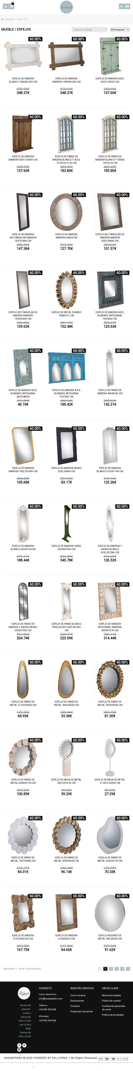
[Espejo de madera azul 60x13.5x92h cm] (110, 56)
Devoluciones (77, 1000)
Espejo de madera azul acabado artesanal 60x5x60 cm (110, 315)
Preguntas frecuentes (81, 1011)
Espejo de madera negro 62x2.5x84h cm (66, 470)
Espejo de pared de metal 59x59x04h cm (110, 703)
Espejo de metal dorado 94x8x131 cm (66, 314)
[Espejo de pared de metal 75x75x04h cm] (23, 835)
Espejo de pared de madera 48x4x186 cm (109, 392)
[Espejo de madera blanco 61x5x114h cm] (110, 446)
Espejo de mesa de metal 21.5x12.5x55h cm (110, 781)
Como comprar (78, 995)
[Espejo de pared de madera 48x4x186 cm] (110, 368)
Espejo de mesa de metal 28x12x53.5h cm (66, 781)
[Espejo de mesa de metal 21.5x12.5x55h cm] (110, 757)
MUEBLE (10, 19)
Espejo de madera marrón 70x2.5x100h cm (23, 470)
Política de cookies (111, 1000)
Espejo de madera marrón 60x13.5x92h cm (23, 158)
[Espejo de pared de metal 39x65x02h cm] (66, 679)
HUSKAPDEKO (13, 1057)
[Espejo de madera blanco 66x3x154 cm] (23, 523)
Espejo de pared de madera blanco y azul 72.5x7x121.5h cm (66, 159)
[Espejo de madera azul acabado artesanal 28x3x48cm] (23, 368)
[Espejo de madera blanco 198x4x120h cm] (23, 56)
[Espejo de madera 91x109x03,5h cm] (23, 913)
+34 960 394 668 (47, 1009)
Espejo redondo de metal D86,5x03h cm (110, 937)
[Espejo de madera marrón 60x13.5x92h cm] (23, 134)
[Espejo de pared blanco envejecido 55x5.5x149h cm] (66, 601)
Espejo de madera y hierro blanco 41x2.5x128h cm (110, 549)
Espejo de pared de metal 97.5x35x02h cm (23, 703)
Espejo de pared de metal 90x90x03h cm (66, 859)
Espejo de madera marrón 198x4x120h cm (66, 80)
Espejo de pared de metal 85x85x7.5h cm (23, 781)
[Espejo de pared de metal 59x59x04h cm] (110, 679)
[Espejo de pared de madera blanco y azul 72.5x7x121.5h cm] (66, 134)
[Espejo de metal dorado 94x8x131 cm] (66, 290)
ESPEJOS (22, 19)
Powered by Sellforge (50, 1057)
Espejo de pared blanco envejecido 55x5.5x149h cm (66, 627)
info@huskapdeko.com (50, 998)
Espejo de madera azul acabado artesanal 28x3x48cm (23, 393)
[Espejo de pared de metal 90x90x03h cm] (66, 835)
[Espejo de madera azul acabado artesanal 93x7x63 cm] (66, 368)
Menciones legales (111, 995)
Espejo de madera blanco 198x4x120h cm (23, 80)
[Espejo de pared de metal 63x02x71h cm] (110, 835)
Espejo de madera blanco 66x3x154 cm (23, 548)
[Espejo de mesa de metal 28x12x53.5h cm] (66, 757)
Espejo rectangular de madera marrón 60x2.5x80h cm (110, 237)
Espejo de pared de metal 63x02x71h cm (110, 859)
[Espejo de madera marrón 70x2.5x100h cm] (23, 446)
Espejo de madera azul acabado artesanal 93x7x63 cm (66, 393)
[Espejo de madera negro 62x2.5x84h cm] (66, 446)
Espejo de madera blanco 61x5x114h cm (110, 470)
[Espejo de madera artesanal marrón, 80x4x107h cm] (110, 601)
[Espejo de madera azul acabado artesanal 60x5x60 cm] (110, 290)
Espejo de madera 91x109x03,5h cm (23, 937)
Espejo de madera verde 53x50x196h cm (66, 548)
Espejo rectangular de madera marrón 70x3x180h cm (23, 315)
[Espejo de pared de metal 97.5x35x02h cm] (23, 679)
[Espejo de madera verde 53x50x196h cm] (66, 523)
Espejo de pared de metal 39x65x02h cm (66, 703)
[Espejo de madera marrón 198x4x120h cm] (66, 56)
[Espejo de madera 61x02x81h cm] (66, 913)
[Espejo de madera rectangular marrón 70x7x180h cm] (23, 212)
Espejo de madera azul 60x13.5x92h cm (110, 80)
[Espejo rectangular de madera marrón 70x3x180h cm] (23, 290)
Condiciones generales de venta (113, 1008)
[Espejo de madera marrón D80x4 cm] (66, 212)
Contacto (75, 1006)
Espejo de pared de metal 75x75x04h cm (23, 859)
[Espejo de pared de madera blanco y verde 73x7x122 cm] (110, 134)
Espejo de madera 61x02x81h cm (66, 937)
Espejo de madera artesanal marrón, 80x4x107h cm (110, 627)
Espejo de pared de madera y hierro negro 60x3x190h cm (23, 627)
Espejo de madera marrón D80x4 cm (66, 236)
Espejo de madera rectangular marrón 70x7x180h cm (23, 237)
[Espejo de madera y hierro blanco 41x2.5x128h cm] (110, 523)
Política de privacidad (113, 1015)
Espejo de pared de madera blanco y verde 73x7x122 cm (110, 159)
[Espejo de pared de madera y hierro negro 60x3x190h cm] (23, 601)
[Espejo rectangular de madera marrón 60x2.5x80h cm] (110, 212)
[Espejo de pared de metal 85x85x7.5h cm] (23, 757)
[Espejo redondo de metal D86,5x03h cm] (110, 913)
